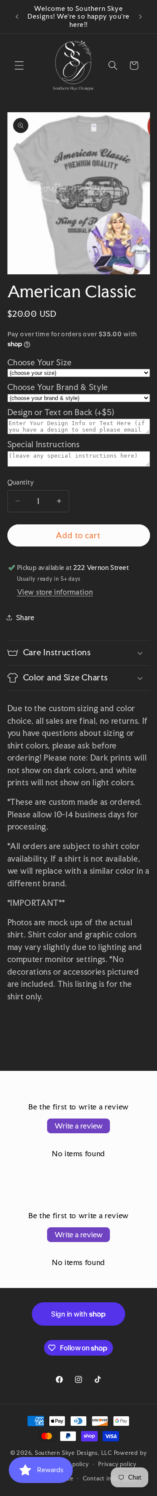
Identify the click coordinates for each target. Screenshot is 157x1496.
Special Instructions (43, 444)
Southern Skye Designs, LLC (73, 1452)
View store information (55, 592)
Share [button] (25, 617)
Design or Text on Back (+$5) (60, 412)
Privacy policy (117, 1463)
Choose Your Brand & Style (58, 387)
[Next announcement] (140, 16)
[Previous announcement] (17, 16)
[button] (19, 65)
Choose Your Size (39, 362)
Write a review (78, 1125)
